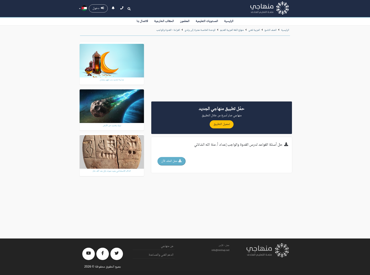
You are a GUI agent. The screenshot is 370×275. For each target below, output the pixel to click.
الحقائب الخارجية (164, 21)
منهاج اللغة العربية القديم (232, 30)
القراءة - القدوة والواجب (168, 30)
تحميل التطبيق (222, 124)
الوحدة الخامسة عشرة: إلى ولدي (199, 30)
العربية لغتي (254, 30)
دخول (96, 8)
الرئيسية (228, 21)
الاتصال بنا (142, 21)
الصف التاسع (271, 30)
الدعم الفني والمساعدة (161, 255)
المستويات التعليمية (207, 21)
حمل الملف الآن (169, 161)
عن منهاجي (167, 246)
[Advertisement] (221, 70)
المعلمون (184, 21)
